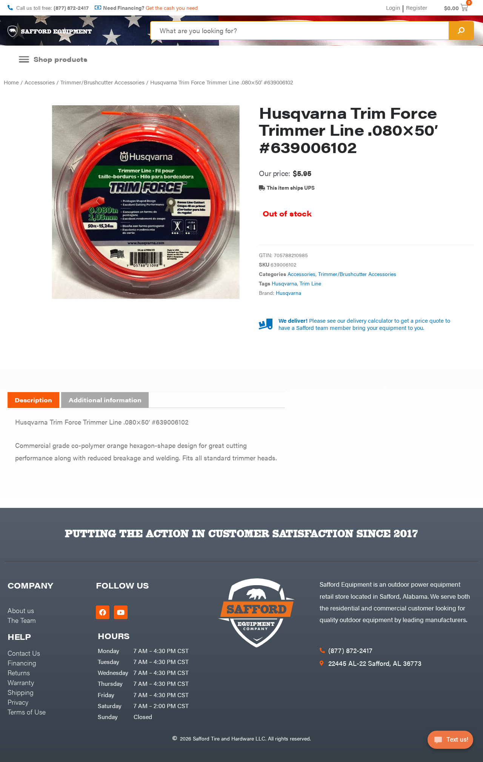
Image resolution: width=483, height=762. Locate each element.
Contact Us (24, 653)
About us (21, 610)
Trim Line (310, 283)
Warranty (21, 682)
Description (33, 400)
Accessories (40, 82)
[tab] (33, 400)
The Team (22, 620)
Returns (19, 672)
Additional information (105, 400)
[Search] (461, 30)
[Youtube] (121, 612)
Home (11, 82)
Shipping (21, 692)
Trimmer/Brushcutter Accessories (102, 82)
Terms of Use (27, 711)
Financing (22, 662)
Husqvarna (284, 283)
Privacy (18, 702)
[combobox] (300, 30)
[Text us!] (450, 742)
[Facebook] (102, 612)
